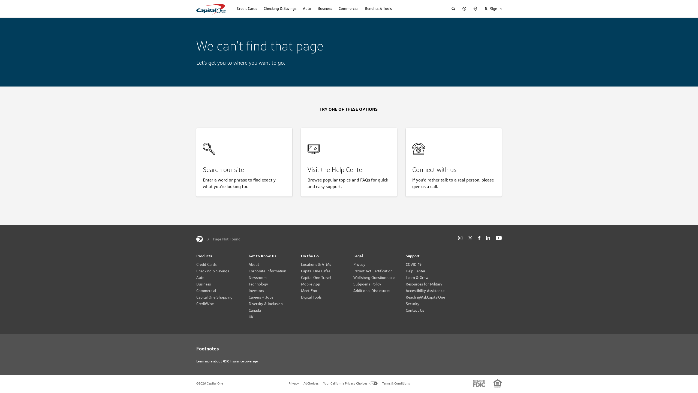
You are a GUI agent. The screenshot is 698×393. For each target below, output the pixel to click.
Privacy (359, 264)
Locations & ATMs (316, 264)
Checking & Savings (212, 271)
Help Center (415, 271)
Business (203, 284)
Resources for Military (424, 284)
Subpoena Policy (367, 284)
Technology (258, 284)
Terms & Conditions (396, 383)
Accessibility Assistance (425, 290)
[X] (470, 238)
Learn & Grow (417, 277)
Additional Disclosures (371, 290)
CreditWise (205, 303)
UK (251, 316)
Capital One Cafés (315, 271)
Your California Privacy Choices (345, 383)
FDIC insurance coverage (240, 361)
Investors (256, 290)
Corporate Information (267, 271)
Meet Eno (309, 290)
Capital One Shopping (214, 297)
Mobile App (310, 284)
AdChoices (310, 383)
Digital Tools (311, 297)
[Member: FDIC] (479, 383)
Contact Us (415, 310)
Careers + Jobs (261, 297)
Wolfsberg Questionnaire (374, 277)
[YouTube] (499, 238)
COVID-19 (414, 264)
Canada (255, 310)
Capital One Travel (316, 277)
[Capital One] (199, 239)
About (254, 264)
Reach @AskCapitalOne (425, 297)
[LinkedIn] (488, 238)
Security (412, 303)
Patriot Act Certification (373, 271)
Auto (200, 277)
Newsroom (258, 277)
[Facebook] (479, 238)
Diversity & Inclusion (266, 303)
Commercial (206, 290)
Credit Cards (206, 264)
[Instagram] (460, 238)
